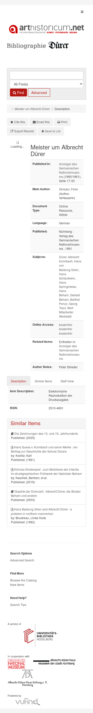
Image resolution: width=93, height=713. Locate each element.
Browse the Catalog (23, 580)
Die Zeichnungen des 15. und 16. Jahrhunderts (46, 433)
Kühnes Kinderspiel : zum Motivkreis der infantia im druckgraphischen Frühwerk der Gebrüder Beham (46, 471)
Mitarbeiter (66, 312)
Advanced (39, 92)
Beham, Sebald (69, 295)
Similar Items (43, 381)
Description (18, 381)
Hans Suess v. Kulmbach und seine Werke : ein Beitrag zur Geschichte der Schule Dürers (44, 449)
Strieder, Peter (68, 189)
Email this (43, 122)
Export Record (24, 131)
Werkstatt (65, 316)
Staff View (67, 381)
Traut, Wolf (66, 308)
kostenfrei (65, 324)
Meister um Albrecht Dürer (32, 109)
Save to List (53, 131)
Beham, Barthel (69, 299)
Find (20, 92)
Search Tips (18, 604)
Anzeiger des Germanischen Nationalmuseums (69, 170)
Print (64, 122)
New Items (17, 584)
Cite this (19, 122)
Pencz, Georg (68, 303)
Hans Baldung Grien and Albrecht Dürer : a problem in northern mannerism (41, 511)
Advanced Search (22, 560)
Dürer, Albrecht (69, 257)
